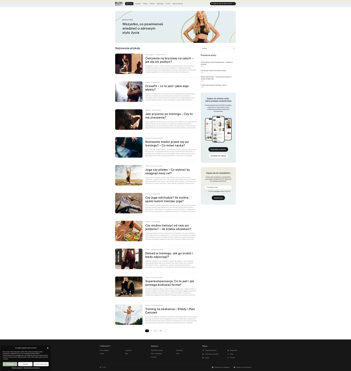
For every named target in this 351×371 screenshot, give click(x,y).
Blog (126, 353)
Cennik (102, 353)
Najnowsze (129, 3)
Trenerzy (154, 357)
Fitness (145, 3)
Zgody (207, 358)
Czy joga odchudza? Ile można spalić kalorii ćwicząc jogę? (166, 199)
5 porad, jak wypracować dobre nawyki (213, 70)
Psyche (168, 3)
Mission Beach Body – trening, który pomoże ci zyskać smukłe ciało (216, 78)
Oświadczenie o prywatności (31, 368)
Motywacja (160, 3)
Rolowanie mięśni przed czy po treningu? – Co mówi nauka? (167, 143)
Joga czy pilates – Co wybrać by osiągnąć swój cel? (167, 171)
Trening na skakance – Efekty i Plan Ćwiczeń (170, 310)
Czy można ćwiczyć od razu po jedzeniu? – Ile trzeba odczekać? (168, 227)
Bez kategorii (149, 54)
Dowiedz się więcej (218, 156)
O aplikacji (128, 350)
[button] (48, 348)
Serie (177, 353)
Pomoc (232, 358)
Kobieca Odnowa (177, 3)
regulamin (217, 191)
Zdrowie (152, 3)
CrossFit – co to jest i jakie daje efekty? (167, 87)
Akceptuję (10, 364)
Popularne (138, 3)
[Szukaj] (234, 48)
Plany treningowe (156, 353)
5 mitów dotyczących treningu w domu (213, 85)
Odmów (25, 364)
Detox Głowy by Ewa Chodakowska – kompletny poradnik (217, 63)
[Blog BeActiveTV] (119, 3)
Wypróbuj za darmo (218, 149)
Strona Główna (104, 350)
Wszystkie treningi (157, 350)
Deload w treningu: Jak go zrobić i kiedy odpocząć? (169, 255)
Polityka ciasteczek (17, 368)
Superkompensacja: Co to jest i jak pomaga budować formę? (169, 282)
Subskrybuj (218, 198)
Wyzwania (179, 350)
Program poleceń (211, 350)
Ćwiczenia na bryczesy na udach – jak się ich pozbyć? (169, 60)
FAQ (231, 354)
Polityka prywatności (211, 354)
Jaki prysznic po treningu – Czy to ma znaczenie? (169, 115)
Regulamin (233, 350)
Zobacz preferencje (41, 364)
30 (160, 331)
